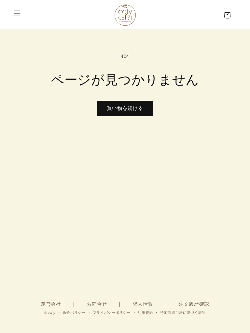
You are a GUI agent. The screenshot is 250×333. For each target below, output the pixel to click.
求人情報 (143, 304)
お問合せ (97, 304)
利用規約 (145, 312)
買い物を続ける (125, 108)
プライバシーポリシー (112, 312)
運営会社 (51, 304)
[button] (17, 11)
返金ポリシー (74, 312)
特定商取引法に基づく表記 (183, 312)
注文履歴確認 (194, 304)
